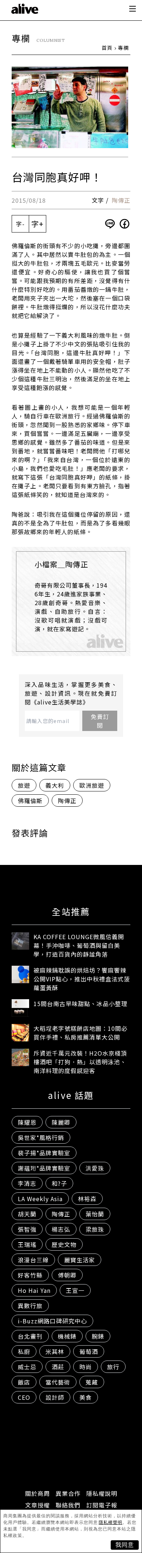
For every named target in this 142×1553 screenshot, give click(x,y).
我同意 (124, 1545)
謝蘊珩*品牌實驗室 (44, 1168)
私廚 (24, 1351)
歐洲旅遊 (91, 785)
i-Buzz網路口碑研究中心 (52, 1320)
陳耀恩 (27, 1122)
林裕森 (87, 1198)
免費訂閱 (100, 721)
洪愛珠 (95, 1168)
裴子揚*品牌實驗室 (44, 1152)
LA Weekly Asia (40, 1198)
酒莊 (58, 1366)
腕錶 (98, 1336)
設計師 (55, 1397)
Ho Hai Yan (34, 1290)
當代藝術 (58, 1382)
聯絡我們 (68, 1505)
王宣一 (75, 1290)
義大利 (55, 785)
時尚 (85, 1366)
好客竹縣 (30, 1275)
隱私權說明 (101, 1493)
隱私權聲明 (110, 1522)
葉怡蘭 (95, 1214)
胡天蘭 (27, 1214)
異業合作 (68, 1493)
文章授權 (37, 1505)
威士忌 (27, 1366)
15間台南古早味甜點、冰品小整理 (80, 1003)
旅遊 (24, 785)
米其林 (55, 1351)
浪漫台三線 (33, 1259)
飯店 (24, 1382)
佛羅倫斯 (30, 800)
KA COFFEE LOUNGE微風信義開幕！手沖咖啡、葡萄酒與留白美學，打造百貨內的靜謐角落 (78, 945)
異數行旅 (30, 1305)
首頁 (107, 47)
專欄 (123, 47)
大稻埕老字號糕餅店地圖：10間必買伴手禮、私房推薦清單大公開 (80, 1032)
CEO (24, 1397)
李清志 (27, 1183)
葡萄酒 (88, 1351)
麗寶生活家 (79, 1259)
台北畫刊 (30, 1336)
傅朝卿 (67, 1275)
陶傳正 (121, 200)
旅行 (113, 1366)
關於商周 (37, 1493)
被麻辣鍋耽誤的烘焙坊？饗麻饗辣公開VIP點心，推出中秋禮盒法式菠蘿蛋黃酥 (81, 979)
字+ (37, 223)
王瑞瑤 (27, 1244)
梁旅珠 (95, 1229)
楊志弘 (61, 1229)
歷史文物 (64, 1244)
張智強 (27, 1229)
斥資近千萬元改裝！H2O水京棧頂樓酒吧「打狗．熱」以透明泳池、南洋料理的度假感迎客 (80, 1062)
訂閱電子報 (101, 1505)
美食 (85, 1397)
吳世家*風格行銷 (41, 1137)
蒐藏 (92, 1382)
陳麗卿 (61, 1122)
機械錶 (67, 1336)
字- (20, 223)
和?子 (59, 1183)
